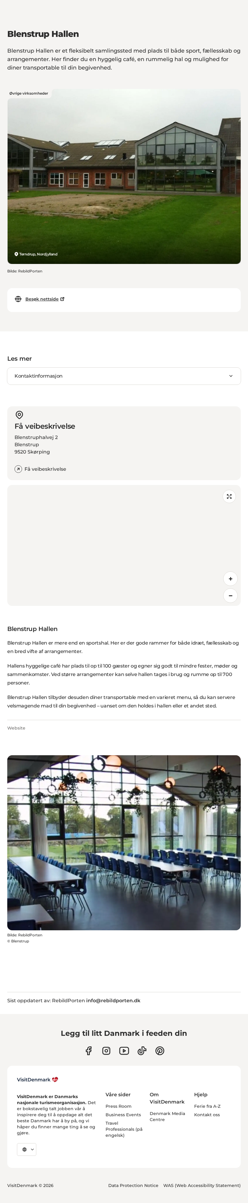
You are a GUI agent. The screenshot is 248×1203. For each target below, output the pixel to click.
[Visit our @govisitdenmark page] (142, 1050)
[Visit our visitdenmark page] (124, 1050)
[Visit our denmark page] (88, 1050)
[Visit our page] (106, 1050)
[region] (124, 545)
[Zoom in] (230, 578)
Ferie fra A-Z (207, 1106)
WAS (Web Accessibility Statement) (202, 1185)
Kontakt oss (207, 1114)
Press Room (119, 1106)
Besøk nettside (42, 299)
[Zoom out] (230, 595)
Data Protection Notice (133, 1185)
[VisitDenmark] (37, 1080)
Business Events (123, 1114)
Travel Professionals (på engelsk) (124, 1129)
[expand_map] (229, 496)
